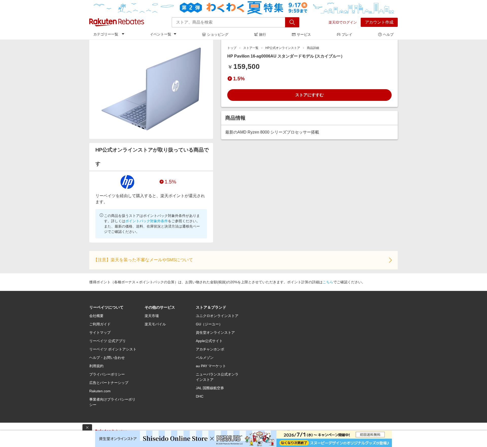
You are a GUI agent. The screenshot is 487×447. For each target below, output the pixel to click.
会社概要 (96, 316)
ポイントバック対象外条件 (146, 221)
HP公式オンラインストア (282, 48)
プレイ (347, 34)
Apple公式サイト (209, 341)
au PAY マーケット (211, 366)
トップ (231, 48)
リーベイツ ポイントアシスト (112, 349)
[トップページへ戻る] (116, 22)
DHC (199, 396)
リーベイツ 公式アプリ (107, 341)
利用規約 (96, 366)
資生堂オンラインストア (215, 332)
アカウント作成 (379, 22)
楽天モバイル (155, 324)
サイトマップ (100, 332)
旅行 (262, 34)
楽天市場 (152, 316)
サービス (304, 34)
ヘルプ (388, 34)
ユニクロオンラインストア (217, 316)
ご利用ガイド (100, 324)
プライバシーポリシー (107, 374)
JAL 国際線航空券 (210, 388)
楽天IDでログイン (342, 22)
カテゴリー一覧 (105, 34)
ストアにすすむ (309, 95)
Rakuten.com (100, 391)
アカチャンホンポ (210, 349)
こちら (328, 282)
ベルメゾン (205, 358)
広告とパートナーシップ (108, 383)
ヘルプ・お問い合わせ (107, 358)
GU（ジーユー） (209, 324)
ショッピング (217, 34)
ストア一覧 (250, 48)
